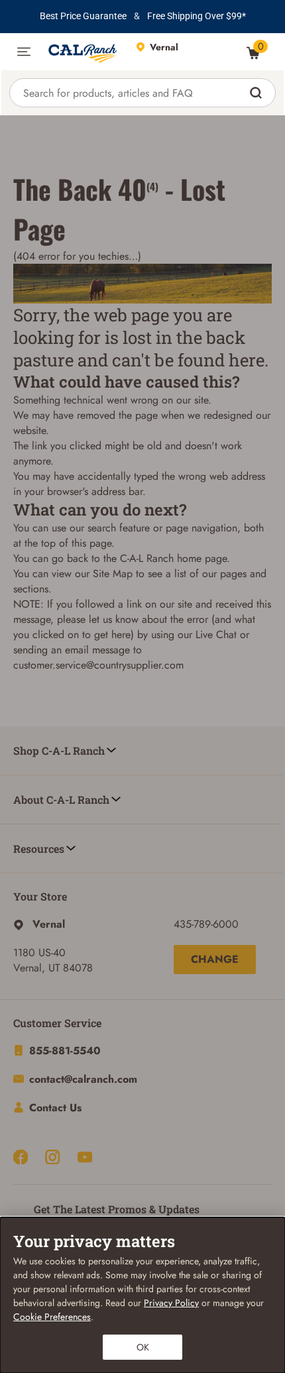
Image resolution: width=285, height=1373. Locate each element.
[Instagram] (52, 1157)
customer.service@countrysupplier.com (98, 665)
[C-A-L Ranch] (83, 52)
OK (143, 1347)
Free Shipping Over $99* (196, 16)
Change (215, 959)
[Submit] (257, 92)
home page (202, 558)
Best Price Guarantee (83, 16)
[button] (23, 51)
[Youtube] (85, 1157)
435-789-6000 (206, 924)
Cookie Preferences (52, 1316)
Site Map (113, 573)
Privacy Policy (171, 1302)
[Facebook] (20, 1157)
